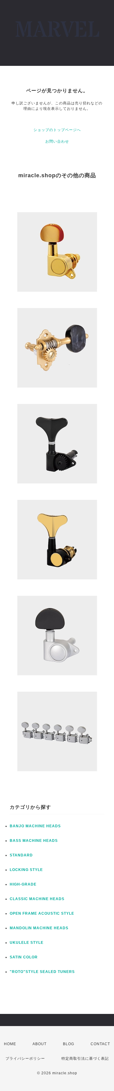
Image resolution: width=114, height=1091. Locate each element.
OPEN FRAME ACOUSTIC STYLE (42, 913)
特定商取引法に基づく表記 (85, 1058)
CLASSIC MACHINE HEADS (37, 899)
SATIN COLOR (24, 957)
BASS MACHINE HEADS (34, 841)
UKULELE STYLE (26, 942)
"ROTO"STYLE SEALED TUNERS (42, 972)
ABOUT (40, 1044)
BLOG (68, 1044)
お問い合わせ (57, 141)
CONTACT (100, 1044)
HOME (10, 1044)
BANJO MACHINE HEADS (35, 826)
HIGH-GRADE (23, 884)
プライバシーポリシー (25, 1058)
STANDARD (21, 855)
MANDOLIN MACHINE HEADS (39, 928)
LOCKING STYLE (26, 870)
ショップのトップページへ (57, 130)
